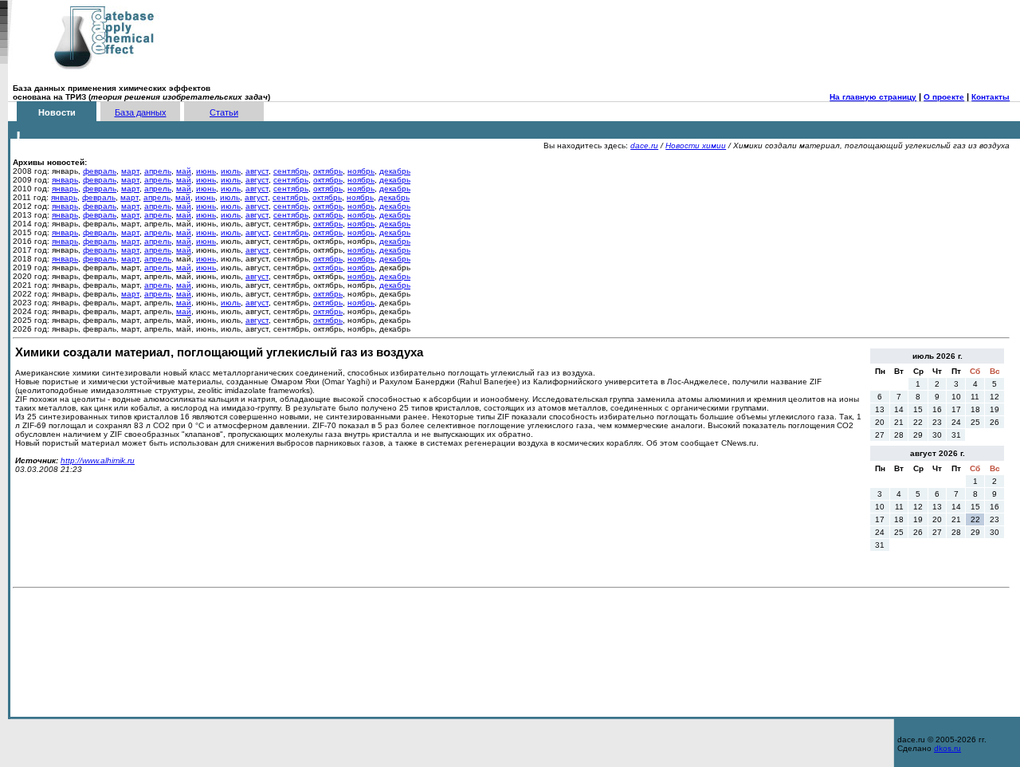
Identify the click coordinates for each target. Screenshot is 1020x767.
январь (65, 179)
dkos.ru (947, 748)
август (257, 171)
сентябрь (290, 171)
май (183, 171)
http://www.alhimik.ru (98, 460)
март (130, 171)
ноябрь (361, 171)
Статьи (224, 112)
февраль (99, 171)
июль (231, 171)
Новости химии (695, 145)
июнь (206, 171)
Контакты (990, 96)
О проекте (944, 96)
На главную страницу (873, 96)
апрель (157, 171)
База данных (141, 112)
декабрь (394, 171)
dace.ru (644, 145)
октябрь (328, 171)
